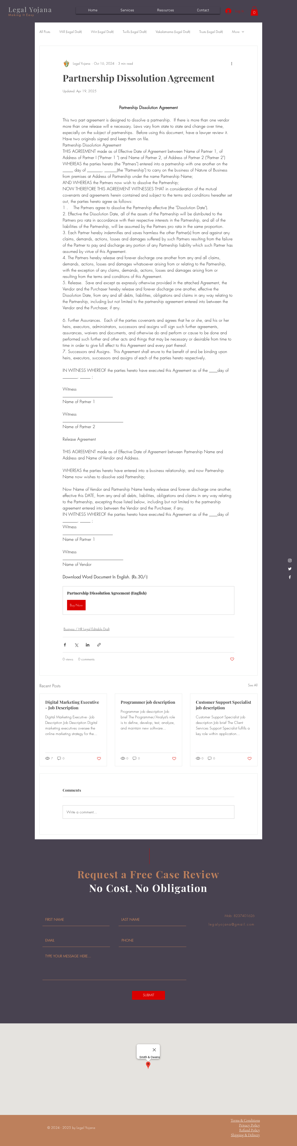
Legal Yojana (30, 9)
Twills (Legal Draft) (134, 31)
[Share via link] (99, 645)
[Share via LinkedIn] (87, 645)
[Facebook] (289, 577)
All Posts (44, 31)
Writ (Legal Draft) (102, 31)
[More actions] (231, 63)
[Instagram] (289, 560)
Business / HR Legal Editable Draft (87, 629)
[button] (254, 11)
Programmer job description (148, 702)
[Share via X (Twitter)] (76, 645)
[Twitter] (289, 569)
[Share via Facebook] (65, 645)
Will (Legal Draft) (70, 31)
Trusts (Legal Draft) (211, 31)
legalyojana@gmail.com (232, 924)
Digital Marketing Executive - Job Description (72, 704)
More (235, 31)
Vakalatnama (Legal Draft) (173, 31)
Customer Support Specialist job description (223, 704)
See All (253, 685)
